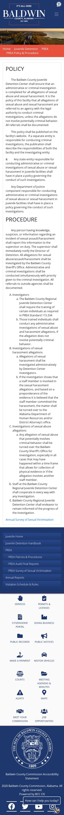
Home (7, 49)
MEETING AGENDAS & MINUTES (44, 683)
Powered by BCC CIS (32, 794)
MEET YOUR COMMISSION (20, 719)
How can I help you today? (42, 800)
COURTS (20, 679)
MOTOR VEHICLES (44, 660)
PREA (45, 49)
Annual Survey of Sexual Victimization (30, 520)
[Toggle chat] (56, 809)
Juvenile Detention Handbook (23, 543)
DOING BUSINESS (44, 623)
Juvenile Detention (26, 49)
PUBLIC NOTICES (44, 641)
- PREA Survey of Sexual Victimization (28, 571)
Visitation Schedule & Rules (21, 584)
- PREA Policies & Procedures (23, 557)
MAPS (44, 698)
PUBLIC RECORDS (20, 641)
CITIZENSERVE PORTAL (20, 624)
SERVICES (20, 604)
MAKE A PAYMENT (20, 660)
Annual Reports (14, 577)
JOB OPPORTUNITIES (44, 719)
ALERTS (20, 698)
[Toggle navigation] (56, 14)
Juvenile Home (14, 536)
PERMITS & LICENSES (44, 605)
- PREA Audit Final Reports (22, 564)
